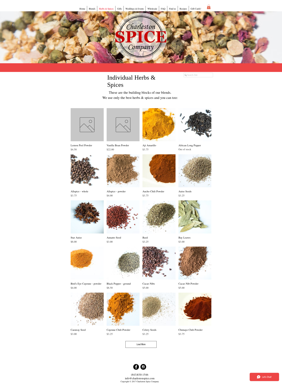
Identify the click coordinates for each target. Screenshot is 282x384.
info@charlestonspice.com (140, 378)
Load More (141, 344)
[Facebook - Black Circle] (136, 367)
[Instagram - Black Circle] (143, 367)
